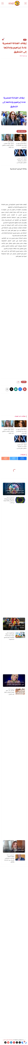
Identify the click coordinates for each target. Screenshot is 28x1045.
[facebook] (23, 1042)
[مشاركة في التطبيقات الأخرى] (7, 389)
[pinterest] (14, 1042)
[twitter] (20, 1042)
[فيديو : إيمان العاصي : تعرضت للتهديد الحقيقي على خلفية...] (7, 137)
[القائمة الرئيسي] (25, 3)
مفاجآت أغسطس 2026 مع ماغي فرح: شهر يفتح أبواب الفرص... (14, 683)
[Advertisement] (14, 23)
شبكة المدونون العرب (8, 1040)
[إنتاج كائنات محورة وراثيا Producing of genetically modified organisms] (20, 635)
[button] (20, 389)
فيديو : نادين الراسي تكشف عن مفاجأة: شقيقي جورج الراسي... (21, 161)
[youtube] (8, 1042)
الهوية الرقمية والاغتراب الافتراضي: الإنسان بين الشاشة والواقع (9, 859)
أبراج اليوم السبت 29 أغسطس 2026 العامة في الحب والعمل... (14, 492)
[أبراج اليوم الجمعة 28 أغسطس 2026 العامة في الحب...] (20, 500)
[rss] (2, 1042)
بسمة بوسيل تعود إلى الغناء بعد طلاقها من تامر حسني (21, 145)
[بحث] (2, 3)
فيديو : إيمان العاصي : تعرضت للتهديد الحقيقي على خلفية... (8, 145)
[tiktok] (5, 1042)
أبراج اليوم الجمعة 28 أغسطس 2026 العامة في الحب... (9, 501)
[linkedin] (11, 1042)
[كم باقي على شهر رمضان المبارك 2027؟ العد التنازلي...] (20, 692)
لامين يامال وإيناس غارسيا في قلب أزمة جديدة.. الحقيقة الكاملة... (15, 626)
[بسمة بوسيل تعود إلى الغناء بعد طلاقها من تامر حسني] (20, 137)
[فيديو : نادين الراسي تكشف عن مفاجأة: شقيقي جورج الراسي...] (20, 152)
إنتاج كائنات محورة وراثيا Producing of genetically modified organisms (9, 636)
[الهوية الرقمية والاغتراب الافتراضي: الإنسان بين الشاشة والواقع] (20, 857)
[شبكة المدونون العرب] (14, 3)
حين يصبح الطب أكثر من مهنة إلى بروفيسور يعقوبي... (14, 849)
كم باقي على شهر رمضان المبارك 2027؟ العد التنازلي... (9, 692)
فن (24, 39)
